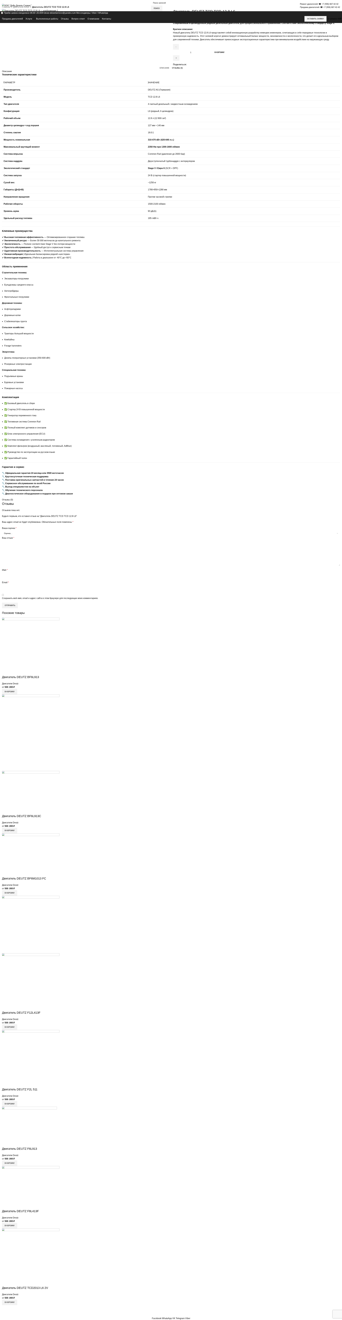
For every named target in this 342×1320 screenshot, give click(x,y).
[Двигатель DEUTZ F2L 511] (30, 1058)
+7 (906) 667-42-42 (330, 4)
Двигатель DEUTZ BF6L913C (21, 816)
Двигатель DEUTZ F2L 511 (19, 1089)
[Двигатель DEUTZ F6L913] (29, 1126)
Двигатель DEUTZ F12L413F (21, 1012)
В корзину (219, 52)
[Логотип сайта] (17, 5)
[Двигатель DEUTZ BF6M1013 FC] (30, 855)
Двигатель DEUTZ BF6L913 (20, 677)
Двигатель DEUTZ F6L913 (19, 1148)
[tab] (164, 68)
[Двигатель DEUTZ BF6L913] (30, 646)
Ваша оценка (9, 528)
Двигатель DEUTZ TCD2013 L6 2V (25, 1288)
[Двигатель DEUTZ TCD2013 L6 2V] (30, 1257)
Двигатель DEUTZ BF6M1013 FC (24, 878)
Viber (94, 13)
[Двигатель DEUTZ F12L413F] (30, 924)
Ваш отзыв (8, 538)
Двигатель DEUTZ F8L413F (20, 1211)
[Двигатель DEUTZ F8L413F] (30, 1187)
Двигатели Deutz (10, 683)
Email (5, 582)
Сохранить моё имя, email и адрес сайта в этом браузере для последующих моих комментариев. (50, 598)
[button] (9, 691)
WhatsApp (103, 13)
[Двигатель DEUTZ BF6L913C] (30, 732)
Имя (5, 570)
